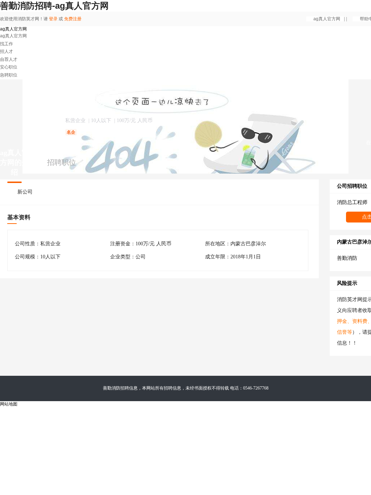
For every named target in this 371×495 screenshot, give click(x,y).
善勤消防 (347, 258)
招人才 (6, 51)
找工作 (6, 43)
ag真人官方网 (326, 18)
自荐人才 (8, 59)
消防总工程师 (352, 202)
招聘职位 (61, 162)
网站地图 (8, 404)
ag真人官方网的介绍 (14, 162)
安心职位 (8, 67)
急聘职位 (8, 75)
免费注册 (73, 18)
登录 (53, 18)
